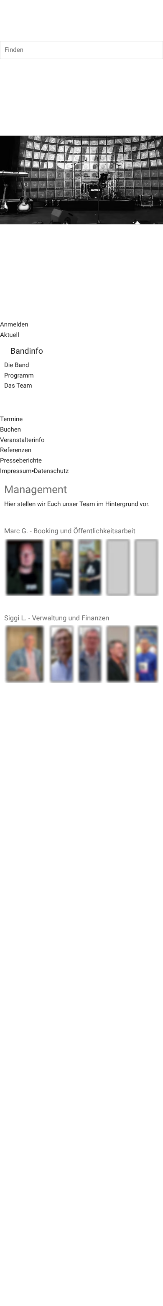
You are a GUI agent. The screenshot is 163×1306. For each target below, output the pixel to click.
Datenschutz (51, 471)
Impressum (15, 471)
